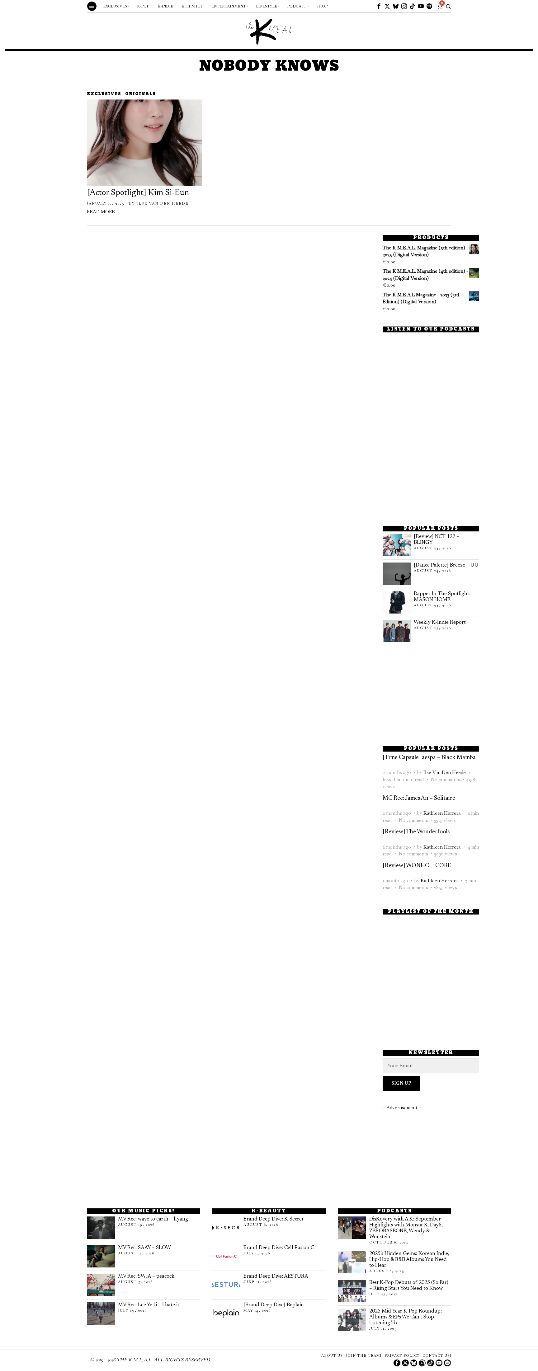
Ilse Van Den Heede (162, 203)
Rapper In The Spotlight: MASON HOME (442, 596)
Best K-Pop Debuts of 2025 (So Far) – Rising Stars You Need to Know (408, 1285)
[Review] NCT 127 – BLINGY (436, 539)
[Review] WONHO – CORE (417, 866)
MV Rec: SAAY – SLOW (144, 1247)
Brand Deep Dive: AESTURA (275, 1276)
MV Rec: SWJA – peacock (146, 1276)
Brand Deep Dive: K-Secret (273, 1219)
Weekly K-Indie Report (440, 622)
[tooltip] (379, 6)
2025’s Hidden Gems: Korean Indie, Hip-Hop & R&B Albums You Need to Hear (409, 1259)
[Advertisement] (431, 474)
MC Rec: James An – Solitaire (419, 798)
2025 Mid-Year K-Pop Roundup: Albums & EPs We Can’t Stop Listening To (405, 1317)
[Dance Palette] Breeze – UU (446, 565)
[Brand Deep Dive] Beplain (273, 1305)
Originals (140, 94)
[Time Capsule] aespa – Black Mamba (429, 758)
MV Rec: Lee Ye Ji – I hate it (148, 1305)
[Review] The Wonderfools (416, 832)
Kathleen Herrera (441, 813)
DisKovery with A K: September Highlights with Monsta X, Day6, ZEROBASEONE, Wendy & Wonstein (406, 1228)
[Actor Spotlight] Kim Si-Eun (138, 193)
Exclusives (104, 94)
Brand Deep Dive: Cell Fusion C (278, 1247)
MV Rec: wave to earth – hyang (153, 1219)
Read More (101, 212)
